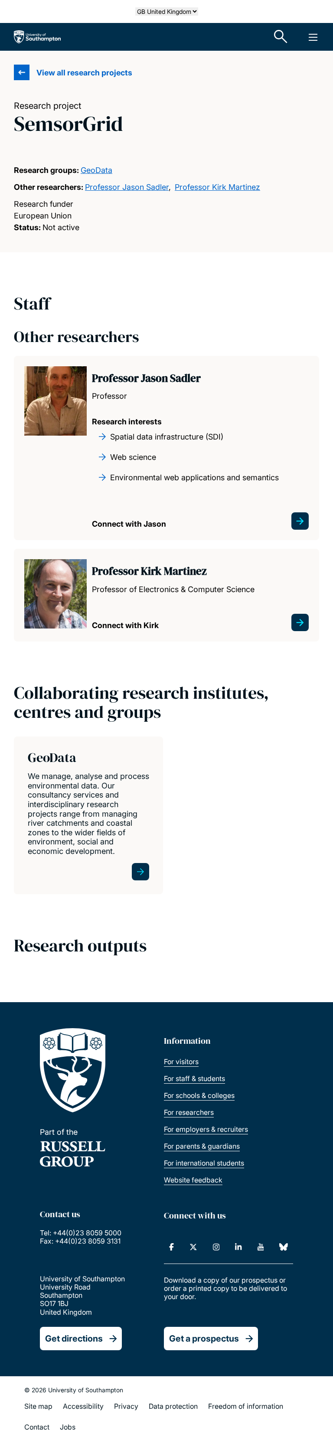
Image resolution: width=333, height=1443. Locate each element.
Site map (38, 1406)
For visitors (181, 1061)
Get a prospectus (204, 1338)
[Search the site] (281, 37)
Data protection (173, 1406)
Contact (36, 1427)
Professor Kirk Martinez (217, 187)
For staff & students (194, 1078)
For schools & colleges (199, 1095)
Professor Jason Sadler (127, 187)
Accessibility (83, 1406)
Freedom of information (245, 1406)
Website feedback (193, 1180)
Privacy (126, 1406)
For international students (204, 1163)
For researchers (189, 1112)
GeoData (96, 170)
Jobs (67, 1427)
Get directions (74, 1338)
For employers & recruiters (206, 1129)
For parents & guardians (202, 1146)
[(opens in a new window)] (171, 1247)
